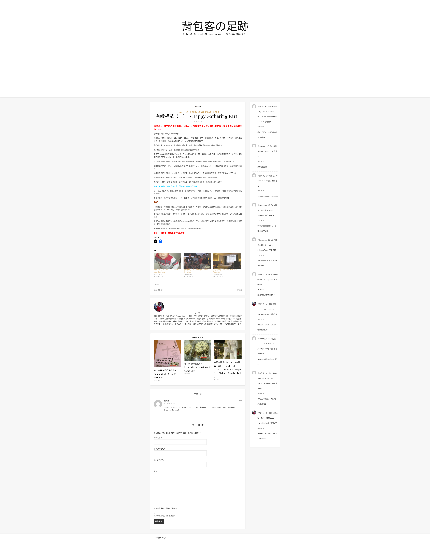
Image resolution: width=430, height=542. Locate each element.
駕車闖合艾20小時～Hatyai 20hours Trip (267, 210)
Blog (178, 112)
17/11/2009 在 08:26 (169, 403)
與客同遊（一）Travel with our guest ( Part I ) (266, 309)
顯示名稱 (158, 437)
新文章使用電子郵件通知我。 (165, 515)
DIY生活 (186, 112)
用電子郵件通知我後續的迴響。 (165, 508)
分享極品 (193, 112)
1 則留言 (238, 290)
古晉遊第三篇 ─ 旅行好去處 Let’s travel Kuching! (267, 418)
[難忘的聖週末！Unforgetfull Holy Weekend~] (227, 261)
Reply (240, 401)
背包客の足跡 (215, 26)
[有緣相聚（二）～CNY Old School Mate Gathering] (167, 261)
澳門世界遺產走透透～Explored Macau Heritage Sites (267, 378)
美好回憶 (216, 112)
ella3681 (262, 146)
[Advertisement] (215, 72)
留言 (155, 471)
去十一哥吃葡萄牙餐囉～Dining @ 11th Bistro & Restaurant (165, 374)
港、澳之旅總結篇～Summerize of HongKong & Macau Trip (197, 367)
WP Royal (163, 538)
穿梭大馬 (208, 112)
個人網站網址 (159, 460)
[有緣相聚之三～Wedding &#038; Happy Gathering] (197, 261)
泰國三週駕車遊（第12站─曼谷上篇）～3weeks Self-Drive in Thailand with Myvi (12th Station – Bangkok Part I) (227, 369)
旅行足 (160, 290)
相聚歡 (157, 285)
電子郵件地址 (159, 449)
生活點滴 (201, 112)
